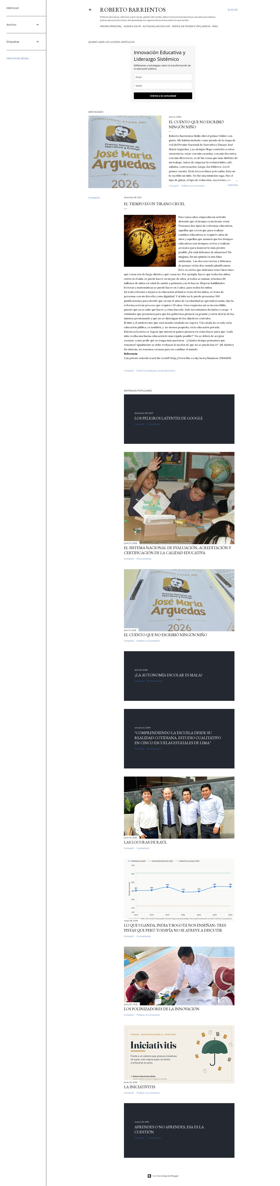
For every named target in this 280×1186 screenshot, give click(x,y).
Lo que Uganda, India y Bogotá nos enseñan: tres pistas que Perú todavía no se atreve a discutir (175, 928)
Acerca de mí (132, 26)
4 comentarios (154, 1138)
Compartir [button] (174, 186)
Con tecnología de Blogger (166, 1176)
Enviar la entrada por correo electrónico (156, 370)
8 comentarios (154, 749)
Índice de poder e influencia (191, 26)
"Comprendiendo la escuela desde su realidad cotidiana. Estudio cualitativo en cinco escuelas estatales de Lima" (177, 737)
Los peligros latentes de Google (168, 418)
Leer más (233, 185)
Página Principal (111, 26)
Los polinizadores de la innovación (161, 1008)
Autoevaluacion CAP (156, 26)
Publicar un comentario (193, 186)
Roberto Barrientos (133, 9)
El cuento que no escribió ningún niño (165, 634)
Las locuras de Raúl (145, 842)
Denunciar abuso (17, 58)
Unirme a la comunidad (163, 95)
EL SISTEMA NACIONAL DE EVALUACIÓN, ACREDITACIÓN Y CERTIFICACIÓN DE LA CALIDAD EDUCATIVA (177, 550)
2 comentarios (144, 936)
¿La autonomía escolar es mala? (168, 674)
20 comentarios (155, 681)
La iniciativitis (139, 1086)
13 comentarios (144, 558)
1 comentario (153, 424)
